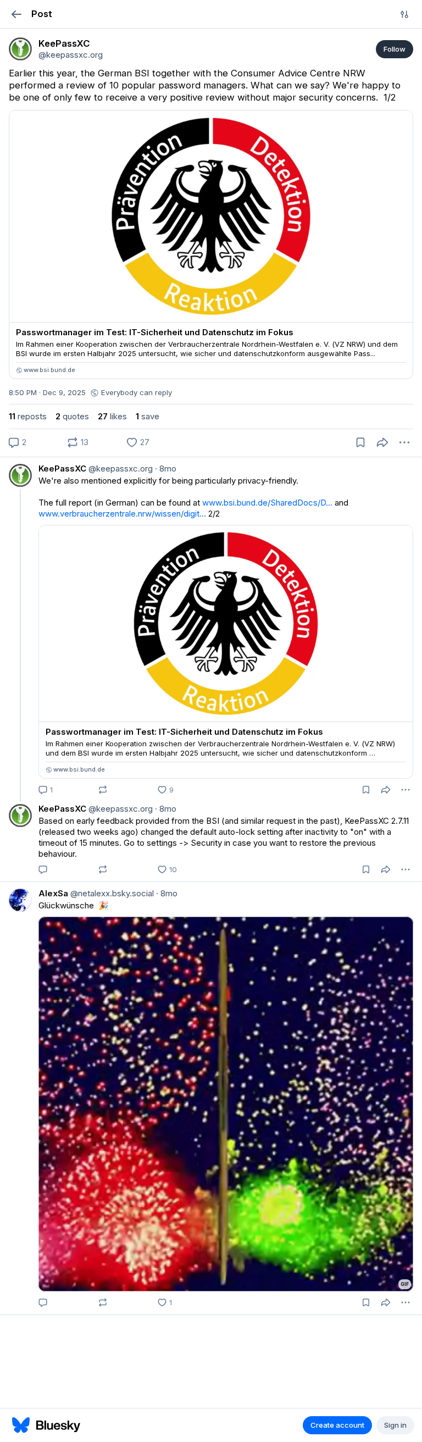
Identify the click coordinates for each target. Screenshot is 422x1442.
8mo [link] (165, 468)
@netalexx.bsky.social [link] (111, 893)
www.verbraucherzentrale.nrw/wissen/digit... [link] (122, 513)
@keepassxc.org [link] (119, 468)
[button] (16, 14)
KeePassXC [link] (62, 468)
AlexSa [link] (53, 893)
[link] (20, 48)
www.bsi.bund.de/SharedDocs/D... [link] (267, 502)
